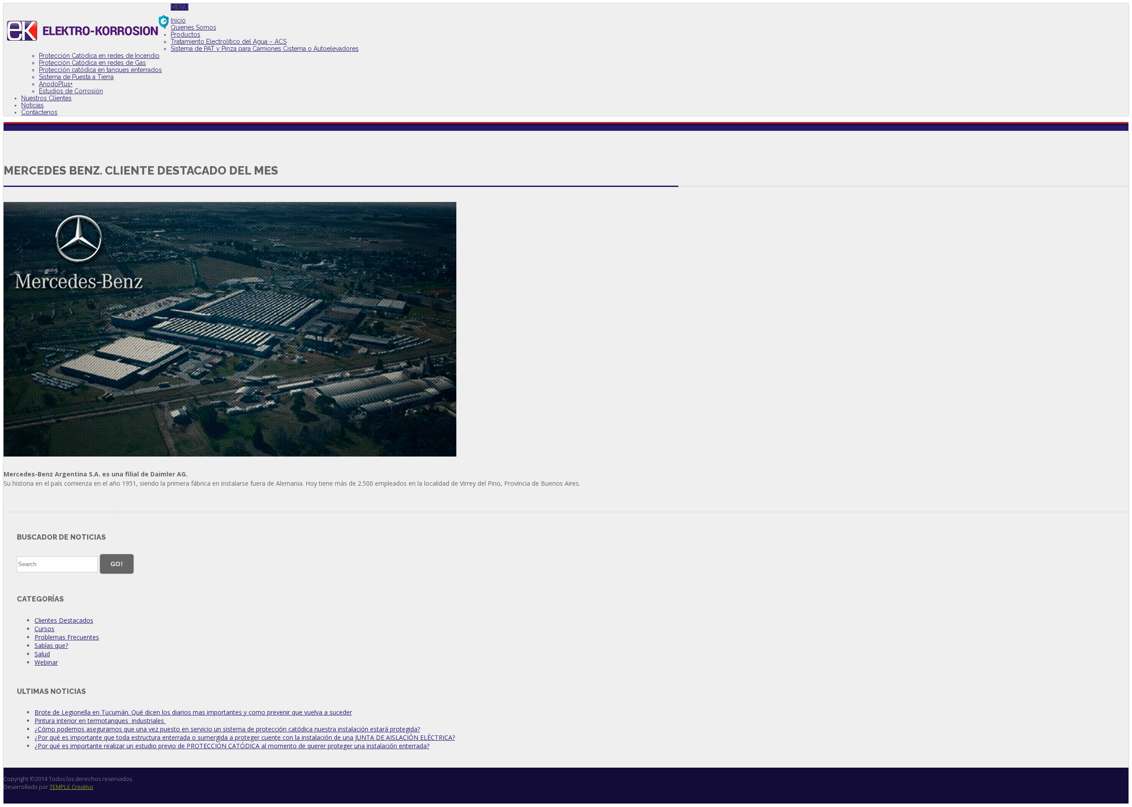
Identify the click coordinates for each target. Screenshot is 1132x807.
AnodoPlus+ (56, 84)
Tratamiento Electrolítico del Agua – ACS (229, 41)
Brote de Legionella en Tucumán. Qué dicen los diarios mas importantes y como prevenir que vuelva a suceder (193, 712)
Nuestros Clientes (46, 98)
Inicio (178, 20)
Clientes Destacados (63, 620)
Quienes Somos (193, 27)
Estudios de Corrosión (71, 91)
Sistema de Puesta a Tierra (76, 76)
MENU (179, 7)
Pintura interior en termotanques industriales (100, 720)
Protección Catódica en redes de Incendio (99, 55)
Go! (117, 563)
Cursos (44, 628)
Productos (185, 34)
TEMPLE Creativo (71, 787)
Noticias (32, 105)
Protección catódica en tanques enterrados (100, 69)
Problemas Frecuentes (66, 637)
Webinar (46, 662)
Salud (42, 654)
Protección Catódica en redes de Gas (92, 62)
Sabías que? (51, 645)
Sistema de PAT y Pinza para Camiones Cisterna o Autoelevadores (265, 48)
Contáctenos (39, 112)
